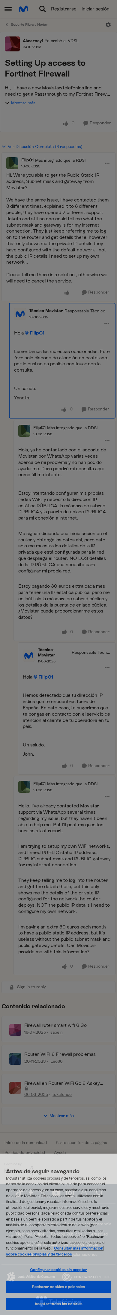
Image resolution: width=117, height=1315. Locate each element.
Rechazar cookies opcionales (58, 1287)
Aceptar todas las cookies (58, 1304)
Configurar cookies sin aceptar (58, 1269)
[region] (58, 1234)
